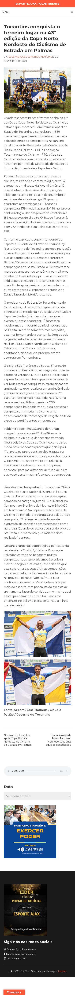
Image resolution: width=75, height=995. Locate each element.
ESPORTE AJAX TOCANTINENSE (37, 3)
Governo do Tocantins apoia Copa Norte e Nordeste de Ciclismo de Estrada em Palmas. (18, 740)
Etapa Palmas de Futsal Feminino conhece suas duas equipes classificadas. (58, 740)
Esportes (34, 56)
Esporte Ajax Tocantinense (21, 949)
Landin (62, 971)
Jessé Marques (17, 56)
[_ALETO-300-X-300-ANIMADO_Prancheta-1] (30, 857)
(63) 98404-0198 (15, 958)
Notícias (46, 56)
